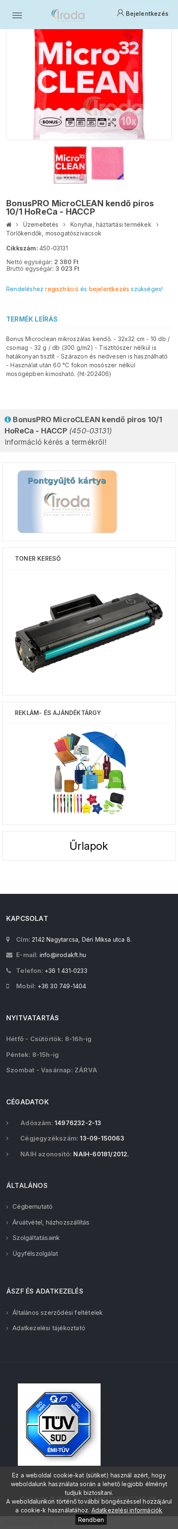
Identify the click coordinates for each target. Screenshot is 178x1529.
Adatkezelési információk (127, 1510)
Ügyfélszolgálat (35, 1253)
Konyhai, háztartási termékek (111, 224)
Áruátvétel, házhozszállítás (50, 1222)
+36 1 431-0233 (66, 970)
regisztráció (61, 288)
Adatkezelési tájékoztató (48, 1328)
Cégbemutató (32, 1206)
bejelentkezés (109, 288)
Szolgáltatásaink (36, 1238)
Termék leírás (32, 319)
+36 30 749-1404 (62, 986)
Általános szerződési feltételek (57, 1312)
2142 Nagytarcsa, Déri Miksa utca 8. (82, 939)
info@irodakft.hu (63, 954)
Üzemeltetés (40, 224)
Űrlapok (89, 845)
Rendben (91, 1519)
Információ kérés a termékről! (84, 430)
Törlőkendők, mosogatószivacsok (53, 233)
